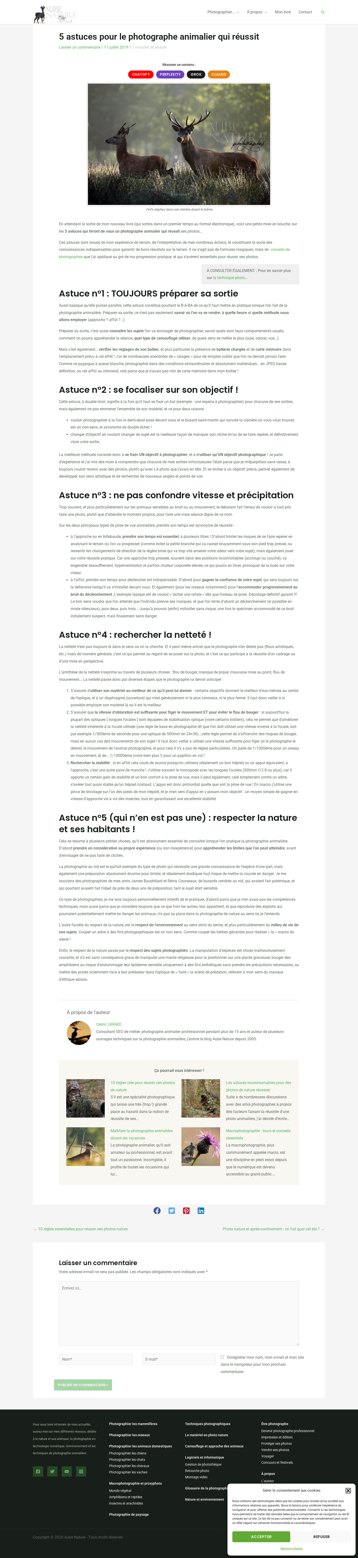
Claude (219, 74)
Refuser (321, 1536)
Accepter (261, 1536)
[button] (348, 1490)
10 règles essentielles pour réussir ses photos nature (80, 1229)
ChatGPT (141, 74)
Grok (196, 74)
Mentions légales (292, 1548)
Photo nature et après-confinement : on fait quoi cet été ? (274, 1229)
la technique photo (229, 277)
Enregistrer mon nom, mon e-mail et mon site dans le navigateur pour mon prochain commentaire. (262, 1364)
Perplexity (170, 74)
